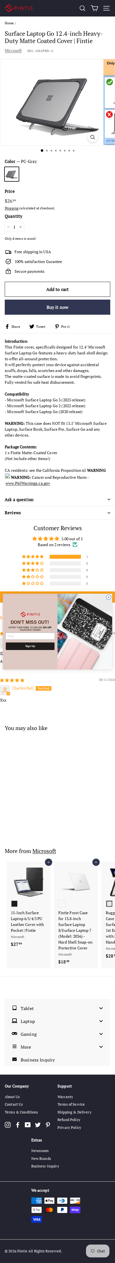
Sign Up (30, 646)
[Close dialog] (108, 597)
